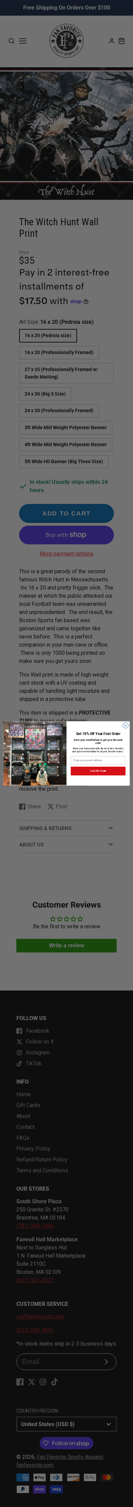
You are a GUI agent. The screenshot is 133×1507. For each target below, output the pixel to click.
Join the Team (98, 770)
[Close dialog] (126, 725)
